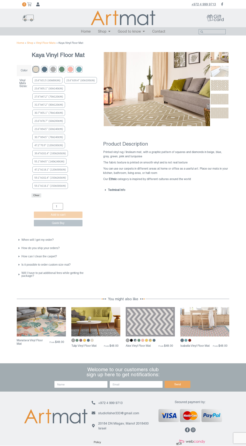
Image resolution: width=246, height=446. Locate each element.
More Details (41, 333)
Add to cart (58, 214)
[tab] (56, 240)
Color (24, 70)
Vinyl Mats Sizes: (23, 83)
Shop (102, 31)
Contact (158, 31)
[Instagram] (193, 429)
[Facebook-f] (187, 429)
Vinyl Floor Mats (46, 42)
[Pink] (70, 69)
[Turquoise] (79, 69)
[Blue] (44, 69)
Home (86, 31)
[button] (97, 442)
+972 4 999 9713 (203, 4)
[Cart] (27, 4)
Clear (36, 195)
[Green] (62, 69)
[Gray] (53, 69)
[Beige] (36, 69)
